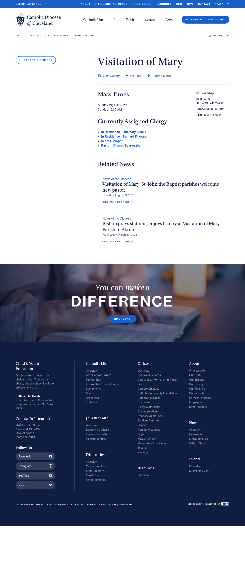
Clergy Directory (96, 466)
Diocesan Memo (126, 504)
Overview (91, 370)
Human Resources (149, 429)
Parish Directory (58, 36)
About (85, 4)
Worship (143, 452)
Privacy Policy (61, 504)
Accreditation (76, 504)
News (170, 19)
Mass (89, 393)
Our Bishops (196, 379)
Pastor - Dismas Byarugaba (120, 145)
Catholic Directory (200, 398)
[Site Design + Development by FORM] (208, 504)
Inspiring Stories (96, 439)
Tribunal (142, 447)
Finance (142, 425)
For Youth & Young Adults (102, 384)
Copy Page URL (220, 36)
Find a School (217, 19)
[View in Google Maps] (212, 93)
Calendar (194, 466)
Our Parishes (197, 388)
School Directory (96, 480)
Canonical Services (149, 375)
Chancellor (144, 402)
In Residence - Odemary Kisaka (123, 132)
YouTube (24, 475)
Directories (141, 4)
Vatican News (197, 443)
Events (150, 19)
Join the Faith (124, 20)
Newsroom (196, 434)
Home (19, 36)
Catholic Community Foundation (157, 393)
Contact (204, 3)
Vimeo (22, 485)
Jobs (179, 3)
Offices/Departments (111, 4)
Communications (148, 411)
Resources (163, 4)
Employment (196, 402)
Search (220, 4)
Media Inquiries (198, 439)
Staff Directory (95, 471)
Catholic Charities (148, 388)
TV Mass (91, 402)
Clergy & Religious (149, 407)
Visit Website (112, 76)
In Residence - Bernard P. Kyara (124, 136)
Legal (141, 434)
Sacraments (93, 388)
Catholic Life (93, 20)
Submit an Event (199, 471)
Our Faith (195, 375)
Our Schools (196, 393)
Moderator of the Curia (152, 443)
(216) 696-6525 (25, 433)
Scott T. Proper (112, 141)
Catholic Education (149, 398)
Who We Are (197, 370)
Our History (196, 384)
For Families (93, 379)
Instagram (25, 466)
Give (190, 3)
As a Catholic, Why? (98, 375)
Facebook (25, 456)
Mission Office (146, 438)
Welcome (91, 425)
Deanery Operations (150, 416)
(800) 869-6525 (25, 437)
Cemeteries (91, 504)
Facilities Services (148, 420)
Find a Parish (193, 19)
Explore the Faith (96, 434)
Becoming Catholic (97, 429)
